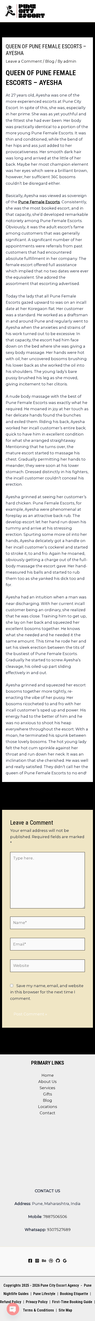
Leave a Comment (24, 61)
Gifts (47, 1094)
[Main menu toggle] (85, 11)
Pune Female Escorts (39, 202)
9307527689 (59, 1229)
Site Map (65, 1310)
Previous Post (47, 791)
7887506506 (55, 1216)
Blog (49, 61)
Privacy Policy (37, 1302)
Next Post (47, 801)
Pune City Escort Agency (60, 1285)
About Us (47, 1081)
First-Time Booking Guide (72, 1302)
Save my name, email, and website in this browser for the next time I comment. (46, 992)
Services (47, 1087)
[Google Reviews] (65, 1261)
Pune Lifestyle (44, 1294)
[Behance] (44, 1261)
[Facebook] (30, 1261)
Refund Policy (10, 1302)
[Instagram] (37, 1261)
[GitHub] (58, 1261)
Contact (47, 1113)
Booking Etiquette (74, 1294)
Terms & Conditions (38, 1310)
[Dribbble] (51, 1261)
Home (48, 1075)
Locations (47, 1106)
